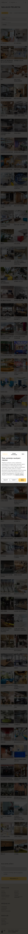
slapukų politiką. (19, 474)
